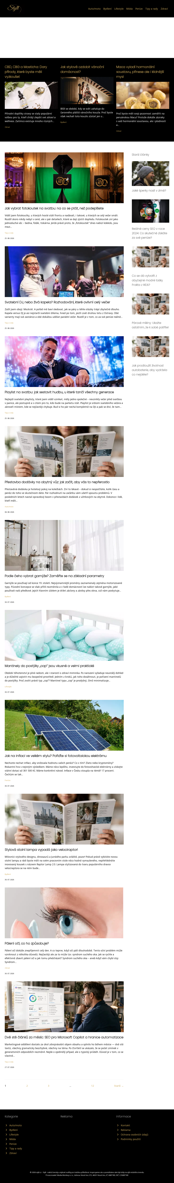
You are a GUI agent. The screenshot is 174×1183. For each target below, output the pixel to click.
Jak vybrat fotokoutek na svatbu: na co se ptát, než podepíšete (54, 208)
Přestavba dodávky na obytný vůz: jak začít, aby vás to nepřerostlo (57, 482)
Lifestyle (119, 8)
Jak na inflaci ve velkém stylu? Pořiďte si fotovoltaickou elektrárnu (56, 755)
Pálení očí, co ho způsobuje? (27, 943)
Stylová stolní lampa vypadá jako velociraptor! (41, 849)
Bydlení (107, 8)
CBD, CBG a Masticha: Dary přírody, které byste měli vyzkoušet (26, 72)
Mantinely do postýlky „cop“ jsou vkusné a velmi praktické (49, 666)
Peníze (139, 8)
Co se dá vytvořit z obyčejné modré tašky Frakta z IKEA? (147, 280)
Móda (129, 8)
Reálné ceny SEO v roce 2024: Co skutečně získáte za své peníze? (149, 233)
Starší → (119, 1085)
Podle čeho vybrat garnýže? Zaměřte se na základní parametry (54, 576)
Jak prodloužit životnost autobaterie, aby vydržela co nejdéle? (149, 370)
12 (92, 1085)
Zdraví (164, 8)
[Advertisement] (87, 38)
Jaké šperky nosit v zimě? (149, 190)
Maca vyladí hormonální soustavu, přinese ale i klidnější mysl (140, 72)
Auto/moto (94, 8)
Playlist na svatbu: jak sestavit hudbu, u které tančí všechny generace (59, 392)
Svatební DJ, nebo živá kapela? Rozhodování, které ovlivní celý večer (57, 302)
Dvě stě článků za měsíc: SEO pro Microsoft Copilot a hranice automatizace (64, 1037)
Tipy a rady (151, 8)
